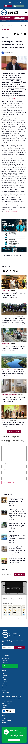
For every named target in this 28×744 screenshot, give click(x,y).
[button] (11, 33)
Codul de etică (6, 703)
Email (3, 469)
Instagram (14, 211)
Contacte (4, 718)
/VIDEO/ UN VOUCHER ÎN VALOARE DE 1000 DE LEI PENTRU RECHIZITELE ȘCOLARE (13, 295)
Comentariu (5, 444)
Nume (3, 463)
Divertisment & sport (7, 688)
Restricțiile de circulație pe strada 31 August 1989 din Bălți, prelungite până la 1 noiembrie (13, 348)
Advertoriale (4, 394)
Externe (4, 679)
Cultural (3, 420)
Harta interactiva (6, 720)
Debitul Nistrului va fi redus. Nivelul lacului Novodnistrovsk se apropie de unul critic (13, 374)
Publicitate (5, 662)
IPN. (14, 99)
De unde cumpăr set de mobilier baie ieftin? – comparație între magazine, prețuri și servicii (13, 399)
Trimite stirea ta (6, 724)
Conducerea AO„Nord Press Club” (11, 699)
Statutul (4, 707)
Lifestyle (4, 683)
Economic (5, 681)
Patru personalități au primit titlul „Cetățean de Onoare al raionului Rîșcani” (13, 425)
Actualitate (4, 316)
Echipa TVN (5, 658)
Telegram (6, 211)
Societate (3, 290)
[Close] (25, 728)
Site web (3, 476)
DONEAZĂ (14, 740)
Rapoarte (4, 705)
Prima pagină (4, 25)
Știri (7, 29)
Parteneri (4, 660)
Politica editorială (7, 701)
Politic (3, 29)
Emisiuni (4, 690)
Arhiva (4, 722)
